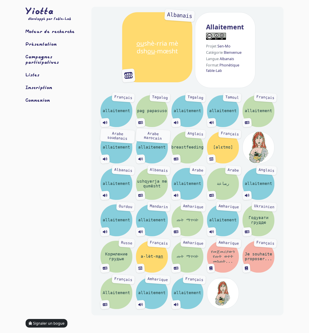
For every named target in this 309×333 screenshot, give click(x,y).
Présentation (41, 44)
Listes (33, 74)
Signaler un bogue (48, 323)
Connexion (38, 100)
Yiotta (40, 10)
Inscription (39, 87)
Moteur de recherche (50, 31)
